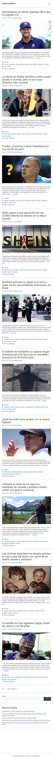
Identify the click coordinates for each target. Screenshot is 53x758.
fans (46, 407)
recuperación (5, 474)
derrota (26, 471)
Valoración (14, 272)
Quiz (14, 202)
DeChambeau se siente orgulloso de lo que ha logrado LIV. (18, 711)
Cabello (6, 200)
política (33, 133)
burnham (16, 339)
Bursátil (16, 269)
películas (14, 679)
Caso (10, 610)
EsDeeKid (37, 407)
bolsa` (11, 269)
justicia (37, 610)
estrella (26, 677)
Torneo (9, 66)
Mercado (4, 272)
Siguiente (14, 689)
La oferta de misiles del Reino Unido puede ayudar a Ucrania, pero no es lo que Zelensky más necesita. (26, 79)
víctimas (15, 613)
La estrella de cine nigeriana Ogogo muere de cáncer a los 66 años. (26, 624)
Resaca (12, 474)
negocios (17, 543)
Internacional (39, 339)
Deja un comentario (9, 68)
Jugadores (5, 202)
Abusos (6, 610)
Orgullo (4, 66)
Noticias (6, 62)
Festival (4, 409)
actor (5, 677)
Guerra (24, 133)
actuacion (6, 407)
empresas (33, 269)
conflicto (13, 133)
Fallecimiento (33, 677)
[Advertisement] (26, 740)
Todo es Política (8, 3)
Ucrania (45, 133)
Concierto (17, 407)
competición (12, 64)
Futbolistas (44, 200)
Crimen (14, 610)
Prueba (11, 202)
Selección (17, 474)
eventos (42, 407)
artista (12, 407)
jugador (40, 64)
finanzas (39, 269)
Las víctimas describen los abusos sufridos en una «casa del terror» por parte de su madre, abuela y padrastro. (26, 556)
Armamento (7, 133)
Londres (9, 409)
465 (8, 689)
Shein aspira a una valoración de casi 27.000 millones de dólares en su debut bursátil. (24, 215)
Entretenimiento (29, 407)
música (14, 409)
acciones (6, 269)
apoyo (12, 339)
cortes (18, 200)
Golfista (35, 64)
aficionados (7, 471)
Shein (9, 272)
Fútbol (38, 200)
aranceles (6, 541)
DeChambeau (20, 64)
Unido (3, 136)
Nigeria (39, 677)
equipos (28, 200)
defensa (18, 133)
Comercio (21, 269)
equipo (31, 471)
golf (31, 64)
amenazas (7, 339)
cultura (22, 407)
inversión (44, 269)
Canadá (12, 541)
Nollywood (45, 677)
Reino (36, 133)
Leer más (38, 58)
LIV (43, 64)
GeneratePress (36, 755)
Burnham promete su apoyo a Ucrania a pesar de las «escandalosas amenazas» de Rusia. (26, 285)
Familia (25, 610)
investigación (31, 610)
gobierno (27, 339)
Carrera (6, 64)
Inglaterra (40, 471)
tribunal (10, 613)
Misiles (28, 133)
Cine (8, 677)
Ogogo (9, 679)
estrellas (33, 200)
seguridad (8, 341)
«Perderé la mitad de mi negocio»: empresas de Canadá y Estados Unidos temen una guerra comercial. (24, 487)
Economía (27, 269)
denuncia (19, 610)
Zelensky (8, 136)
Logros (47, 64)
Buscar (4, 696)
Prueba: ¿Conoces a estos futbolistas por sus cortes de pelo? (19, 718)
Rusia (40, 133)
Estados (35, 541)
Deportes (27, 64)
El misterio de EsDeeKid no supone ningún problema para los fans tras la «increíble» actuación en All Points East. (26, 354)
